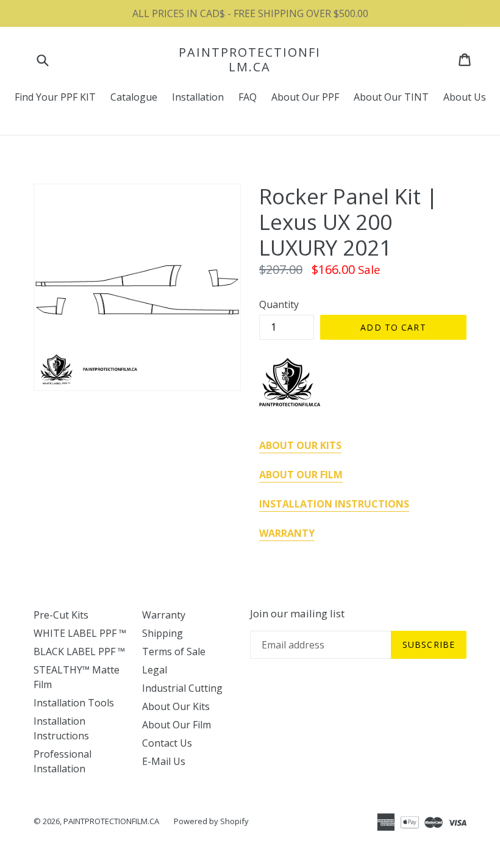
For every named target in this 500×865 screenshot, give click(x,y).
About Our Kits (176, 706)
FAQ (247, 97)
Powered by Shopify (211, 821)
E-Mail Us (163, 761)
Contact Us (167, 743)
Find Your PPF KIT (55, 97)
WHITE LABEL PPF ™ (80, 633)
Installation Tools (74, 702)
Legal (154, 670)
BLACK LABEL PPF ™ (79, 651)
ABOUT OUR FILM (301, 474)
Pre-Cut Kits (61, 615)
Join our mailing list (297, 614)
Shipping (162, 633)
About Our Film (176, 724)
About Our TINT (391, 97)
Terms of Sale (173, 651)
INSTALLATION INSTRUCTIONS (334, 504)
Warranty (163, 615)
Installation (198, 97)
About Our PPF (305, 97)
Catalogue (133, 97)
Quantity (279, 304)
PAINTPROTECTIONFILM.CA (250, 59)
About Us (464, 97)
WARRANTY (287, 533)
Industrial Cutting (182, 688)
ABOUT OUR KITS (300, 445)
